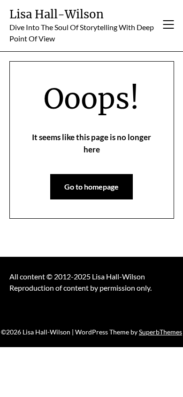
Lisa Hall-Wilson (56, 14)
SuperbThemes (160, 332)
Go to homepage (91, 186)
